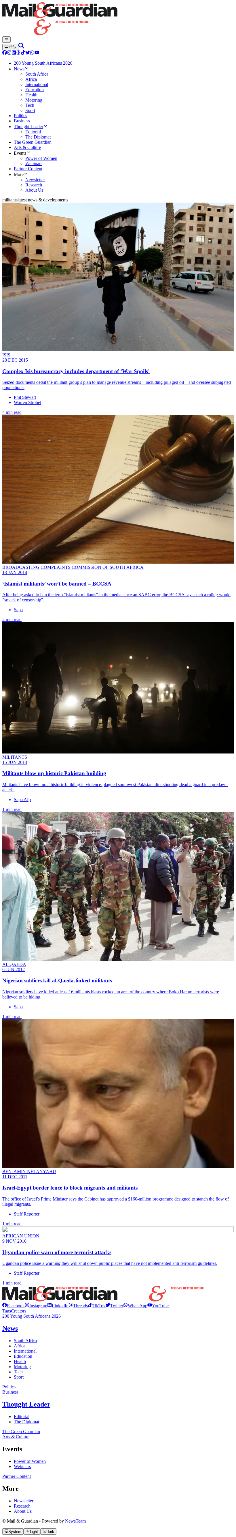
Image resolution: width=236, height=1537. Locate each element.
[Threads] (18, 53)
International (25, 1351)
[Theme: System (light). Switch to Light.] (10, 47)
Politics (9, 1386)
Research (22, 1506)
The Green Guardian (21, 1431)
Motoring (22, 1366)
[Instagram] (9, 53)
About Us (23, 1511)
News (10, 1328)
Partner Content (16, 1476)
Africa (19, 1345)
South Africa (25, 1340)
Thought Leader (26, 1404)
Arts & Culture (15, 1436)
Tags (6, 1310)
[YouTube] (37, 53)
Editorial (21, 1416)
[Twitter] (27, 53)
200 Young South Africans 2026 (31, 1316)
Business (10, 1392)
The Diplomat (26, 1421)
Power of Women (30, 1461)
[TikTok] (23, 53)
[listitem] (13, 1305)
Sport (19, 1377)
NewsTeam (75, 1521)
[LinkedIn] (14, 53)
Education (23, 1356)
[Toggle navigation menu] (6, 39)
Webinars (22, 1466)
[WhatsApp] (32, 53)
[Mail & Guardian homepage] (118, 19)
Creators (18, 1310)
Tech (18, 1371)
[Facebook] (4, 53)
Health (20, 1361)
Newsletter (23, 1500)
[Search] (21, 46)
